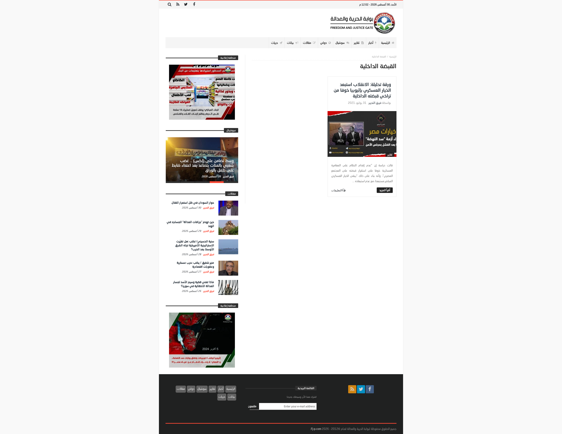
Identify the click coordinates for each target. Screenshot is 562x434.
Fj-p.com (316, 428)
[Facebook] (194, 4)
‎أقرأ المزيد (384, 190)
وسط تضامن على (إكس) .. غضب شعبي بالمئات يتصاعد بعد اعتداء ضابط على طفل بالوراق (203, 165)
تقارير (389, 154)
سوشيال (202, 388)
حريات (221, 396)
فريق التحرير (375, 102)
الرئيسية (230, 388)
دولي (191, 388)
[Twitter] (186, 4)
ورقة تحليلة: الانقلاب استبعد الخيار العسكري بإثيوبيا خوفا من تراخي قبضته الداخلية (362, 90)
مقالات (181, 388)
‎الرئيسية (392, 56)
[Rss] (178, 4)
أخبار (220, 388)
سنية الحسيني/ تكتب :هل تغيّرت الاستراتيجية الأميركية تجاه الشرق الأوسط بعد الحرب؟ (194, 245)
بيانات (231, 396)
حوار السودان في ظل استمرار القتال (192, 202)
